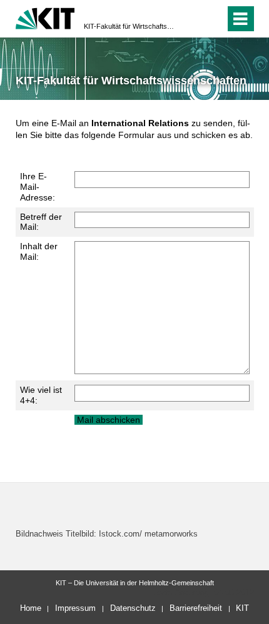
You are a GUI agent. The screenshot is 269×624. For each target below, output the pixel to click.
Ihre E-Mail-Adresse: (37, 186)
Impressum (75, 608)
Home (30, 608)
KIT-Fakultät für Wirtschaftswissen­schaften (131, 26)
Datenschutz (133, 608)
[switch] (193, 19)
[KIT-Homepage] (45, 17)
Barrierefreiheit (196, 608)
